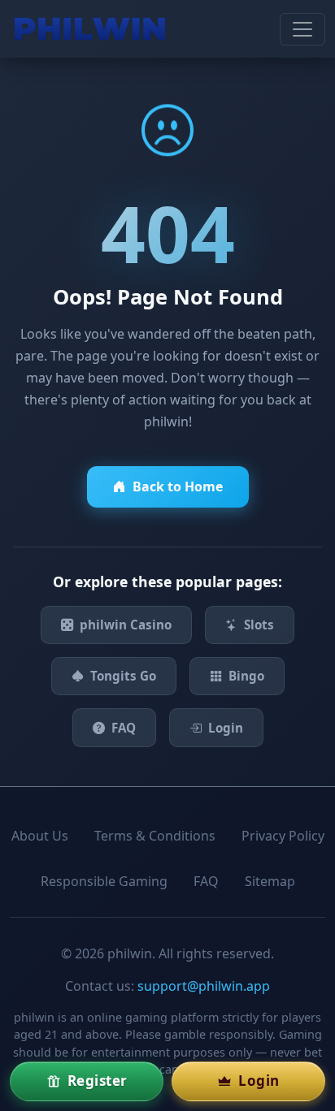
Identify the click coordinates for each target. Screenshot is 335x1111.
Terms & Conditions (154, 836)
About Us (39, 836)
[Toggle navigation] (302, 29)
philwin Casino (126, 624)
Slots (259, 624)
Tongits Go (123, 676)
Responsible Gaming (104, 881)
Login (225, 728)
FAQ (123, 728)
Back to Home (178, 486)
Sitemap (270, 881)
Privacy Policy (282, 836)
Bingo (246, 676)
